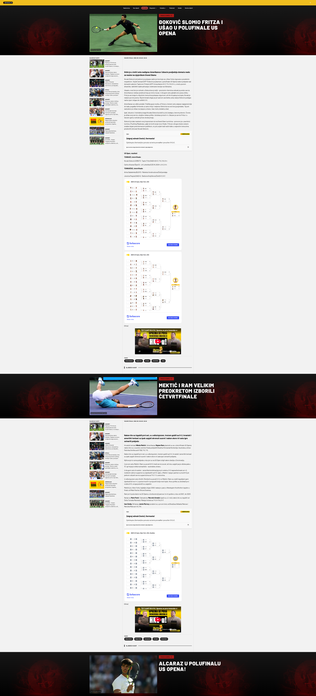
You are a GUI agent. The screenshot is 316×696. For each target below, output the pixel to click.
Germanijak (108, 118)
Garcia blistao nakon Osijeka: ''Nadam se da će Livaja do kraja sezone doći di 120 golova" (112, 74)
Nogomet (107, 61)
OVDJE (172, 142)
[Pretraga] (310, 2)
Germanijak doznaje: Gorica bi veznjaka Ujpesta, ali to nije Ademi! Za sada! (112, 112)
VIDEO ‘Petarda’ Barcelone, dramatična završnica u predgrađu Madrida (111, 83)
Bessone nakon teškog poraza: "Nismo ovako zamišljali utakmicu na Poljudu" (111, 103)
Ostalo (107, 89)
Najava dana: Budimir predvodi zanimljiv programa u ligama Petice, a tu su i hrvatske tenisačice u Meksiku (112, 122)
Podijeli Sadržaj (165, 15)
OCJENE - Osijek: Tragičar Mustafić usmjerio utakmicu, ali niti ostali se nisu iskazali (112, 141)
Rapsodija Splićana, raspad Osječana (110, 131)
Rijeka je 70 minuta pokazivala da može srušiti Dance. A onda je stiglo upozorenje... (112, 64)
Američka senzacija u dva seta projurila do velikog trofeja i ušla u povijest (112, 93)
